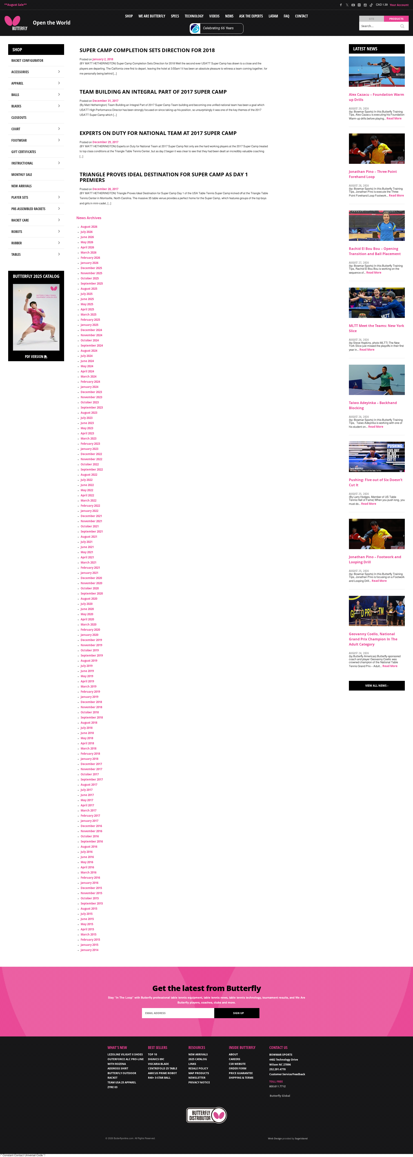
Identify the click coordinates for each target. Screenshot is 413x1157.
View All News (376, 686)
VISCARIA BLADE (158, 1064)
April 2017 (87, 805)
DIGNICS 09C (156, 1059)
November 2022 (91, 459)
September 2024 (92, 345)
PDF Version (34, 356)
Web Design (275, 1138)
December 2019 (91, 640)
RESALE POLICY (198, 1068)
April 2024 (87, 371)
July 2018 (86, 728)
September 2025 (92, 283)
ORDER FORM (237, 1068)
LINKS (192, 1064)
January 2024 (89, 387)
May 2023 (87, 428)
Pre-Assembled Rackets (28, 208)
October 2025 (90, 278)
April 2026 (87, 247)
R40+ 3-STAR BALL (159, 1078)
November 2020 (91, 583)
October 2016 (90, 836)
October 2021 (90, 526)
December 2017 (91, 764)
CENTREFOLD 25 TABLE (162, 1068)
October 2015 (90, 898)
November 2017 (91, 769)
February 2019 (90, 692)
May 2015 (87, 924)
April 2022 (87, 495)
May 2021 (87, 552)
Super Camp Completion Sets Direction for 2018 (147, 50)
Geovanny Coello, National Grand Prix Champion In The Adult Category (373, 639)
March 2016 (88, 872)
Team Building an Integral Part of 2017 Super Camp (153, 91)
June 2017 (87, 795)
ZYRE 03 (112, 1087)
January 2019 (89, 697)
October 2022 (90, 464)
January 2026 (89, 263)
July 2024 (86, 356)
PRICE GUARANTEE (241, 1073)
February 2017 (90, 816)
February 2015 (90, 940)
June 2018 (87, 733)
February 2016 (90, 878)
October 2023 (90, 402)
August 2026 (89, 227)
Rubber (16, 243)
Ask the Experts (251, 16)
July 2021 (86, 542)
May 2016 (87, 862)
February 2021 (90, 568)
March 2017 (88, 810)
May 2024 (87, 366)
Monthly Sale (21, 174)
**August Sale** (15, 5)
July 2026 (86, 232)
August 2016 (89, 847)
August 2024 (89, 351)
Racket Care (20, 220)
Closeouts (18, 117)
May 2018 (87, 738)
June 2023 (87, 423)
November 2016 (91, 831)
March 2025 (88, 314)
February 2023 (90, 444)
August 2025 (89, 289)
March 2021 (88, 562)
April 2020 (87, 619)
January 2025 (89, 325)
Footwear (19, 140)
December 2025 (91, 268)
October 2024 (90, 340)
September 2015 (92, 903)
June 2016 (87, 857)
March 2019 (88, 686)
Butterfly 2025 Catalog (36, 276)
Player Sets (19, 197)
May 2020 (87, 614)
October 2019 (90, 650)
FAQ (286, 16)
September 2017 (92, 779)
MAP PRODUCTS (198, 1073)
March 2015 (88, 934)
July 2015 (86, 914)
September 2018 (92, 717)
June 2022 (87, 485)
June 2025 (87, 299)
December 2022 (91, 454)
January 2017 (89, 821)
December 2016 (91, 826)
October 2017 (90, 774)
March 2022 (88, 500)
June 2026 (87, 237)
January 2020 (89, 635)
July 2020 (86, 604)
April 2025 (87, 309)
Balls (15, 94)
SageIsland (301, 1138)
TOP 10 (152, 1054)
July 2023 (86, 418)
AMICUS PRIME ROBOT (162, 1073)
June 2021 (87, 547)
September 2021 (92, 531)
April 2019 (87, 681)
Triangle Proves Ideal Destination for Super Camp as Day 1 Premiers (164, 177)
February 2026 (90, 258)
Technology (194, 16)
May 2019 (87, 676)
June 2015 (87, 919)
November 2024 (91, 335)
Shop (129, 16)
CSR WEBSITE (237, 1064)
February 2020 (90, 630)
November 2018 (91, 707)
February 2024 (90, 382)
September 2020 (92, 593)
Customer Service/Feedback (287, 1074)
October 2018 (90, 712)
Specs (175, 16)
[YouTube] (353, 5)
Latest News (365, 48)
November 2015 (91, 893)
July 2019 (86, 666)
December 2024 (91, 330)
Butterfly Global (280, 1096)
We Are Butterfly (152, 16)
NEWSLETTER (196, 1078)
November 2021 (91, 521)
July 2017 (86, 790)
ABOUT (233, 1054)
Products (396, 19)
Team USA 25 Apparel (122, 1082)
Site (371, 19)
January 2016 (89, 883)
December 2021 (91, 516)
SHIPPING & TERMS (241, 1078)
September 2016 (92, 841)
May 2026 (87, 242)
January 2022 (89, 511)
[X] (347, 5)
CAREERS (234, 1059)
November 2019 (91, 645)
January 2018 (89, 759)
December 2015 (91, 888)
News (229, 16)
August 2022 (89, 475)
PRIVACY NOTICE (199, 1082)
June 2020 (87, 609)
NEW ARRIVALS (198, 1054)
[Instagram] (365, 5)
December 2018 (91, 702)
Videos (214, 16)
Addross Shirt (118, 1068)
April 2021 (87, 557)
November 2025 (91, 273)
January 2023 (89, 449)
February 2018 (90, 754)
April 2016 (87, 867)
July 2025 (86, 294)
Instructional (22, 163)
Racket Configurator (27, 60)
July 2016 (86, 852)
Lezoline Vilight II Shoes (125, 1054)
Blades (16, 106)
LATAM (273, 16)
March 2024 (88, 376)
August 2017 (89, 785)
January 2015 (89, 945)
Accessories (20, 72)
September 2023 (92, 407)
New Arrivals (21, 186)
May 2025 (87, 304)
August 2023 (89, 413)
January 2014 (89, 950)
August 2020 (89, 599)
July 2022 (86, 480)
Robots (16, 231)
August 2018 (89, 723)
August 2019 (89, 661)
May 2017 (87, 800)
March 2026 (88, 252)
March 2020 (88, 624)
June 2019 (87, 671)
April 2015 (87, 929)
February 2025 (90, 320)
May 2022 (87, 490)
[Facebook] (341, 5)
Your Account (399, 5)
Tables (16, 254)
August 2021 (89, 537)
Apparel (17, 83)
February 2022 (90, 506)
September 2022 (92, 469)
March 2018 (88, 748)
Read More (394, 118)
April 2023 (87, 433)
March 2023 (88, 438)
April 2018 (87, 743)
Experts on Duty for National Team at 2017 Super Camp (158, 133)
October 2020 (90, 588)
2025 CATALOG (197, 1059)
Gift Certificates (23, 151)
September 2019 (92, 655)
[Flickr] (359, 5)
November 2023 (91, 397)
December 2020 (91, 578)
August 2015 (89, 909)
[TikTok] (371, 5)
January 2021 (89, 573)
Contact (301, 16)
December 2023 (91, 392)
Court (15, 129)
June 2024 (87, 361)
